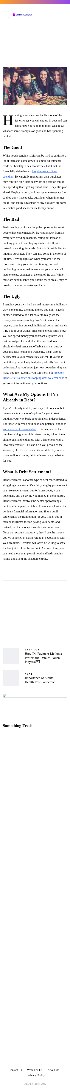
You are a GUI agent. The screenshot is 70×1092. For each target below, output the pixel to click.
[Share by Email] (59, 576)
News (35, 65)
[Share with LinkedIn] (50, 576)
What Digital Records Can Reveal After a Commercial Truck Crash (48, 984)
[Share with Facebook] (41, 576)
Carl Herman (35, 627)
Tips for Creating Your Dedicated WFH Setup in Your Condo (46, 1010)
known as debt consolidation (19, 429)
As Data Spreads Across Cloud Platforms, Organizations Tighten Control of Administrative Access (47, 825)
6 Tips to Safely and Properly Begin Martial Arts (45, 1035)
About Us (53, 1070)
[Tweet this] (45, 576)
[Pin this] (55, 576)
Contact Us (15, 1070)
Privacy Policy (36, 1075)
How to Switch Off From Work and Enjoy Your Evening (46, 880)
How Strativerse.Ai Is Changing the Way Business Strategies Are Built (48, 855)
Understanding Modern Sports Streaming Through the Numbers (47, 762)
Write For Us (34, 1070)
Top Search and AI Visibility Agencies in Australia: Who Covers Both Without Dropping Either (45, 792)
